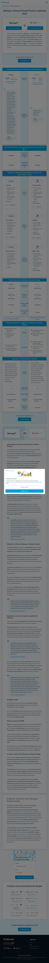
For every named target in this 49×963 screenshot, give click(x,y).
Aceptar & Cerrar (24, 491)
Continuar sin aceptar (9, 470)
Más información (24, 487)
